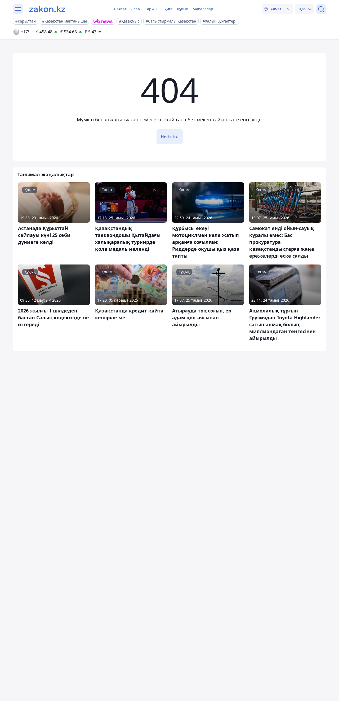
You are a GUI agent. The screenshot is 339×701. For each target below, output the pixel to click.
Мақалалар (203, 8)
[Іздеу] (321, 9)
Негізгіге (170, 137)
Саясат (120, 8)
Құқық (182, 8)
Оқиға (167, 8)
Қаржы (151, 8)
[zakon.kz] (47, 9)
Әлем (135, 8)
